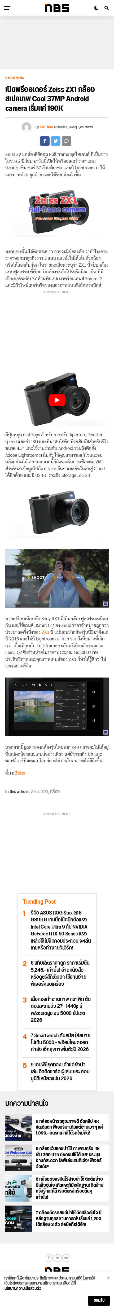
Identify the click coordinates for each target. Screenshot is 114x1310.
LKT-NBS (46, 127)
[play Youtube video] (57, 400)
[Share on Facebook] (45, 141)
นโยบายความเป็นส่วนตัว (23, 1288)
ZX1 (45, 632)
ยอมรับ (99, 1300)
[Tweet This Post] (55, 141)
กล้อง (55, 792)
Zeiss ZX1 (39, 792)
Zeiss (20, 773)
